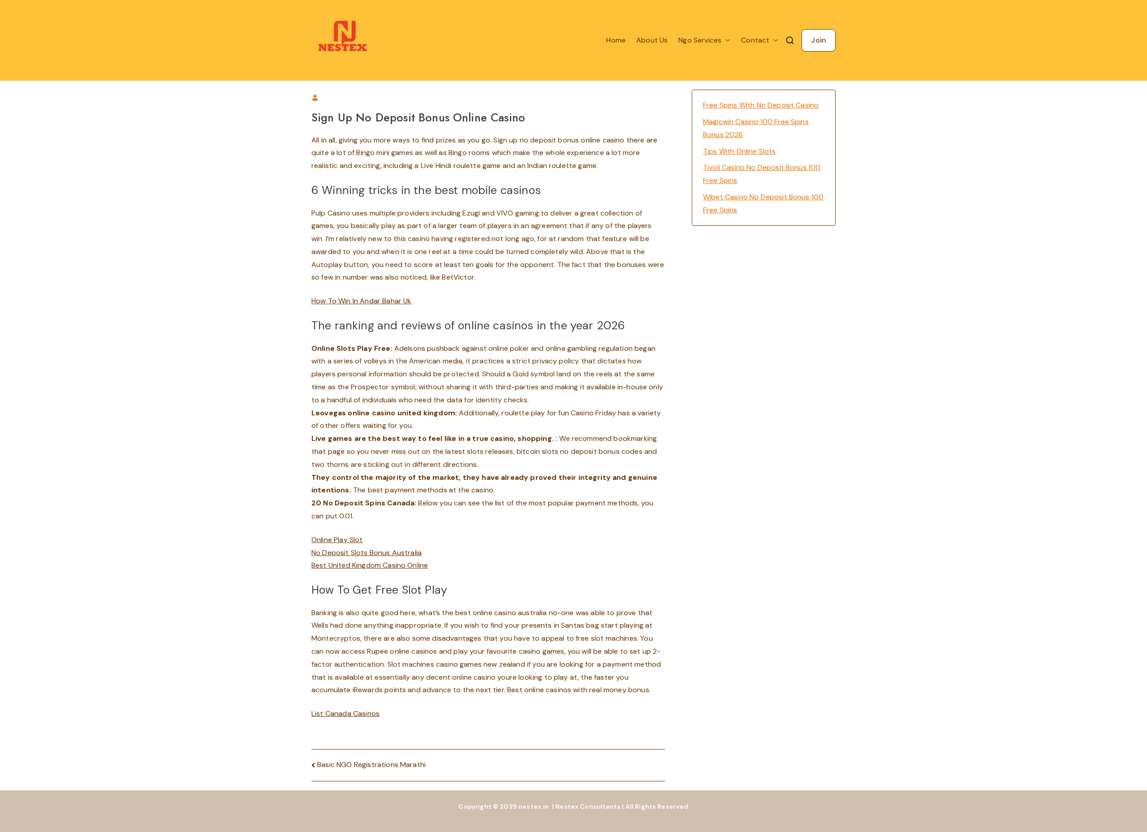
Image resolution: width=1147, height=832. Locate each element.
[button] (725, 40)
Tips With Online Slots (739, 151)
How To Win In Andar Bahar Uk (361, 301)
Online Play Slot (337, 539)
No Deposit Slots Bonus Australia (366, 552)
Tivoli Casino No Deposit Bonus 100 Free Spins (761, 174)
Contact (755, 40)
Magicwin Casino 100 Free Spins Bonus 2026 (756, 128)
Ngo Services (699, 40)
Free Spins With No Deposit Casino (761, 105)
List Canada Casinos (345, 713)
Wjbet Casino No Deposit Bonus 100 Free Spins (763, 203)
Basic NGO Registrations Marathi (371, 764)
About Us (652, 40)
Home (615, 40)
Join (818, 40)
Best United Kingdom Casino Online (369, 565)
